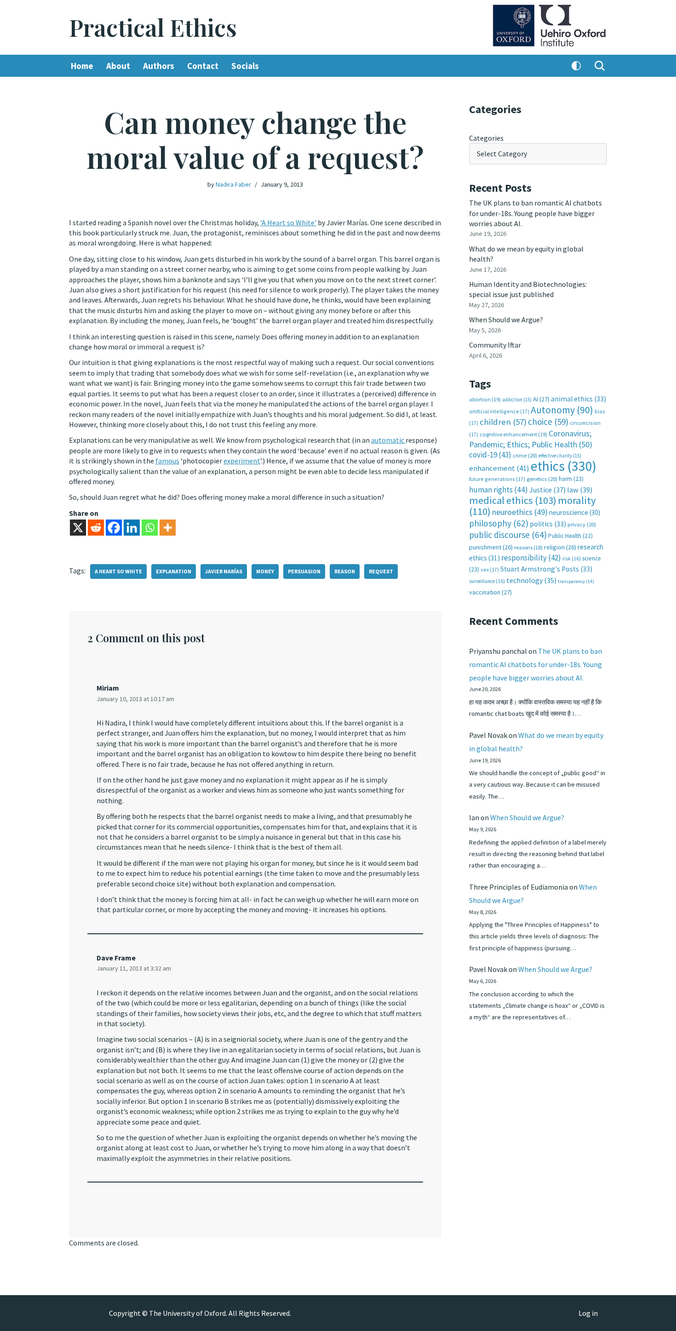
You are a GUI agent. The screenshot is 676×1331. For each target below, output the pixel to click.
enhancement (499, 468)
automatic (388, 440)
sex (490, 569)
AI (541, 399)
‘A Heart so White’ (288, 222)
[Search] (600, 66)
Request (381, 571)
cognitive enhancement (513, 434)
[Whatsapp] (150, 528)
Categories (486, 138)
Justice (547, 489)
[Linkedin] (132, 528)
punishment (491, 547)
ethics (563, 465)
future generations (497, 478)
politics (548, 524)
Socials (245, 65)
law (579, 490)
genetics (542, 478)
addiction (517, 399)
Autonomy (562, 410)
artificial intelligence (499, 411)
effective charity (560, 455)
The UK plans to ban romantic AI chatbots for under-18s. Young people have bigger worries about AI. (535, 213)
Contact (202, 65)
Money (265, 571)
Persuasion (304, 571)
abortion (485, 399)
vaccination (490, 592)
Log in (588, 1313)
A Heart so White (118, 571)
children (503, 422)
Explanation (173, 571)
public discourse (508, 534)
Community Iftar (495, 344)
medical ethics (512, 500)
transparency (576, 581)
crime (525, 455)
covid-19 (490, 455)
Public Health (570, 536)
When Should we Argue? (506, 319)
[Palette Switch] (576, 65)
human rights (498, 490)
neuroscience (574, 512)
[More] (168, 528)
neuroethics (520, 512)
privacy (581, 524)
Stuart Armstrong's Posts (546, 569)
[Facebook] (114, 528)
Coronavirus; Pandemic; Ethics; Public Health (530, 439)
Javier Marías (223, 571)
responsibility (531, 558)
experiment (241, 460)
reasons (528, 547)
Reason (344, 571)
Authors (158, 65)
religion (560, 547)
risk (571, 558)
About (118, 65)
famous (167, 460)
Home (82, 65)
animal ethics (578, 398)
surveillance (487, 581)
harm (571, 479)
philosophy (498, 523)
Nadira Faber (233, 184)
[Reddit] (96, 528)
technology (531, 580)
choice (548, 421)
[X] (78, 528)
